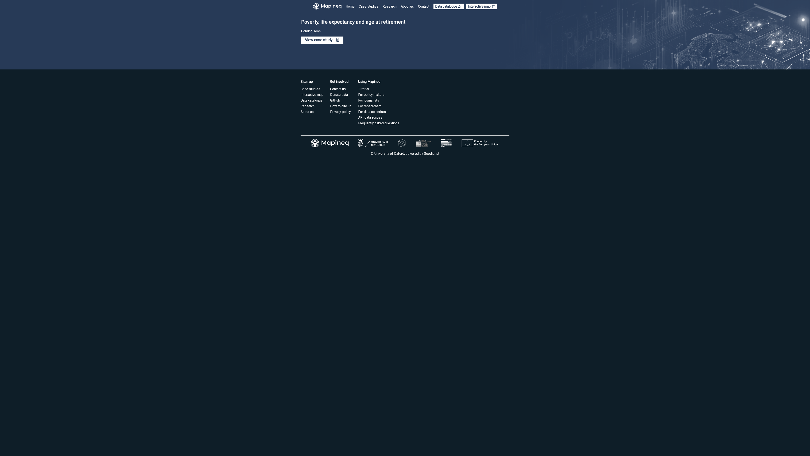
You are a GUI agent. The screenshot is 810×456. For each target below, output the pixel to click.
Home (350, 6)
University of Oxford (389, 154)
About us (407, 6)
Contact (423, 6)
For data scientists (372, 112)
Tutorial (363, 89)
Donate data (339, 95)
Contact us (338, 89)
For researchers (370, 106)
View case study (319, 40)
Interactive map (481, 6)
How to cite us (340, 106)
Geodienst (431, 154)
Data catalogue (448, 6)
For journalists (368, 100)
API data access (370, 117)
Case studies (368, 6)
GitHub (335, 100)
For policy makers (371, 95)
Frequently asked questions (378, 123)
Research (390, 6)
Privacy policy (340, 112)
